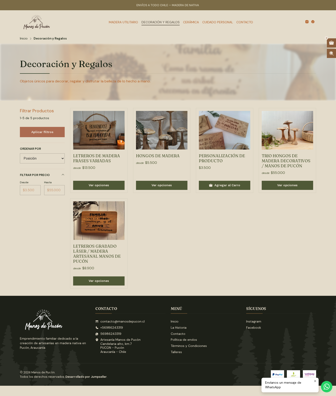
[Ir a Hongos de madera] (161, 130)
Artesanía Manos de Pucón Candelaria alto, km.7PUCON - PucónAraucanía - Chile (120, 346)
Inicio (24, 38)
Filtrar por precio (35, 175)
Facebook (253, 327)
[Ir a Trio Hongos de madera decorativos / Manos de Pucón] (287, 130)
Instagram (253, 321)
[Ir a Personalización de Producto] (224, 130)
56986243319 (110, 334)
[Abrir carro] (331, 42)
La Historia (179, 327)
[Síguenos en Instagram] (307, 22)
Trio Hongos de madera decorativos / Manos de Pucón (286, 160)
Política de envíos (184, 340)
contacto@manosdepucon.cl (122, 321)
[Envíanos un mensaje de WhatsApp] (326, 386)
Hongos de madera (158, 155)
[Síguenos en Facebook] (313, 22)
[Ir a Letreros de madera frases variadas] (99, 130)
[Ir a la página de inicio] (37, 22)
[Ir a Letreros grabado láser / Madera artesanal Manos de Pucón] (99, 220)
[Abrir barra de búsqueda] (331, 53)
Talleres (176, 352)
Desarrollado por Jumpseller (86, 377)
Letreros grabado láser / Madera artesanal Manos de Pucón (97, 254)
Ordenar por (30, 149)
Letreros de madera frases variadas (96, 158)
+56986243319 (111, 327)
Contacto (178, 334)
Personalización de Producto (222, 158)
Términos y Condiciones (189, 346)
